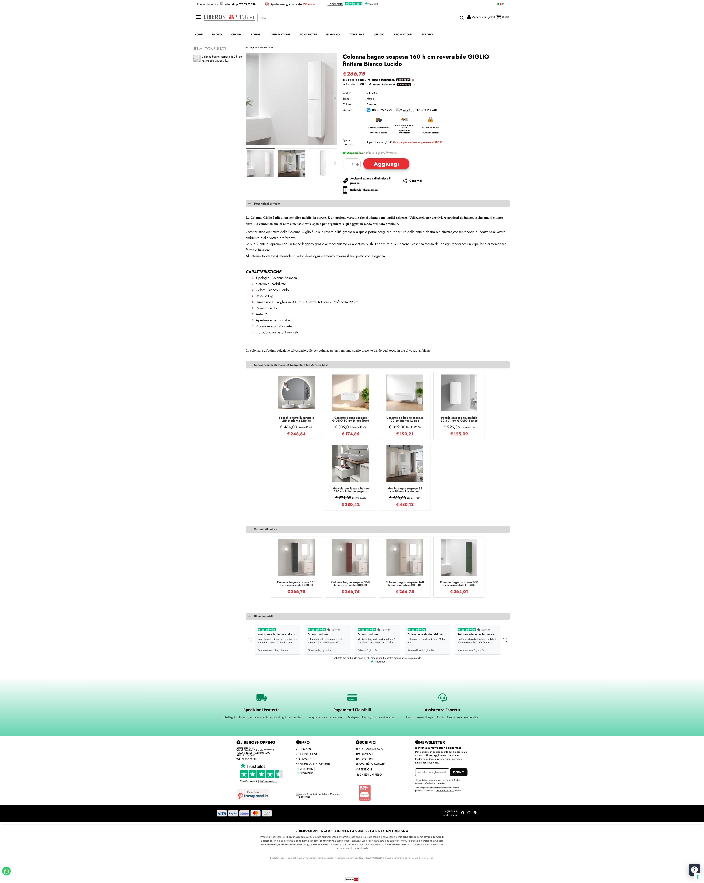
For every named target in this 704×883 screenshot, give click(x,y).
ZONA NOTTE (308, 34)
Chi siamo (305, 749)
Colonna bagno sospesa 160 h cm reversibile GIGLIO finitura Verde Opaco (459, 584)
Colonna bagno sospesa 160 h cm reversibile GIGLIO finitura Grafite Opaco (296, 584)
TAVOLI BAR (356, 34)
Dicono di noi (308, 754)
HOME (199, 34)
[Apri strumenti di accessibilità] (694, 870)
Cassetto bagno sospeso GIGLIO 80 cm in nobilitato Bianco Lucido (350, 419)
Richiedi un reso (369, 774)
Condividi (415, 181)
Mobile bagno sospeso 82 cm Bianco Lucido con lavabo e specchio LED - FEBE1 (404, 490)
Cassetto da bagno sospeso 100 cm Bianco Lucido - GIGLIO (404, 419)
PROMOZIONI (403, 34)
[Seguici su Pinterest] (475, 813)
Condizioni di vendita (314, 764)
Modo (370, 98)
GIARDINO (333, 34)
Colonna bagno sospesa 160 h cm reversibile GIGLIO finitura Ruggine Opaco (350, 584)
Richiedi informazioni (364, 190)
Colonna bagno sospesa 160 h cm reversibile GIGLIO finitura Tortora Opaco (405, 584)
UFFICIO (379, 34)
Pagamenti (365, 754)
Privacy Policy (306, 773)
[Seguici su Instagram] (469, 813)
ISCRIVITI (458, 772)
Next (335, 163)
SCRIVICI (427, 34)
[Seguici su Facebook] (462, 813)
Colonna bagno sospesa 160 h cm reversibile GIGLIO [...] (222, 59)
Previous (248, 163)
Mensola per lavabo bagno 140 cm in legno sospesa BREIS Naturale (350, 490)
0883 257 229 (382, 110)
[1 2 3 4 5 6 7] (352, 164)
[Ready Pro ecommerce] (352, 879)
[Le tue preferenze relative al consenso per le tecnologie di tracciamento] (697, 876)
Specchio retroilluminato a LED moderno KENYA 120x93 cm (296, 419)
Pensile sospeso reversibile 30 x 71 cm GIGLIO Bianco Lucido (459, 419)
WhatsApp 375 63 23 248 (240, 4)
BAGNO (217, 34)
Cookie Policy (306, 769)
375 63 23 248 (426, 110)
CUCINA (236, 34)
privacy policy (445, 790)
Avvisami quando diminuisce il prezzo (370, 180)
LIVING (255, 34)
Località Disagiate (371, 764)
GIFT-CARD (304, 759)
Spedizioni (365, 769)
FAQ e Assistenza (370, 749)
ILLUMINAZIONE (280, 34)
